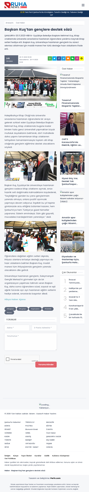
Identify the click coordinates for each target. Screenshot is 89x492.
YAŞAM (49, 443)
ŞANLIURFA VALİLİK (53, 436)
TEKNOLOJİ (29, 422)
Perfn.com (55, 478)
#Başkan (10, 309)
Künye (15, 456)
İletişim (7, 456)
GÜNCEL (49, 447)
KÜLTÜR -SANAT (31, 447)
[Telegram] (82, 414)
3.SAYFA (49, 429)
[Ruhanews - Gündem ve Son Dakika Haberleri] (16, 5)
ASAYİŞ (28, 436)
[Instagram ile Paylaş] (77, 58)
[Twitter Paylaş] (54, 58)
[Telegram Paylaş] (63, 58)
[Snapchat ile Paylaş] (81, 58)
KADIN (7, 436)
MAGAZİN (50, 422)
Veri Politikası (10, 458)
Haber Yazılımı (50, 414)
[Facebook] (71, 414)
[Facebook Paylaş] (59, 58)
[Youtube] (78, 414)
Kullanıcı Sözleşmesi (60, 456)
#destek (48, 309)
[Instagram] (75, 414)
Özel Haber (20, 23)
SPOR (7, 447)
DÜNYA (7, 426)
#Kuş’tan (22, 309)
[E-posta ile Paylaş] (68, 58)
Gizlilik (46, 456)
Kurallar (38, 456)
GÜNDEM (8, 433)
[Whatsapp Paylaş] (50, 58)
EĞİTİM (49, 426)
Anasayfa (9, 23)
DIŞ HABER (50, 440)
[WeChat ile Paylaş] (72, 58)
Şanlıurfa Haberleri (13, 422)
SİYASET (8, 429)
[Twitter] (68, 414)
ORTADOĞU (30, 443)
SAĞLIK (7, 443)
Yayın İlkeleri (26, 456)
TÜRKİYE (8, 440)
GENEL (27, 433)
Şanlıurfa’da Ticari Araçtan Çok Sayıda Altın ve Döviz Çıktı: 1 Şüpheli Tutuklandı (54, 13)
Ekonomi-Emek (31, 429)
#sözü (9, 312)
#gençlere (35, 309)
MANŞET (28, 440)
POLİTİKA (29, 426)
